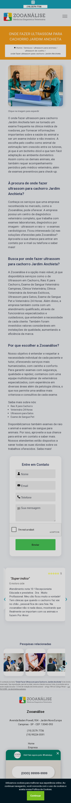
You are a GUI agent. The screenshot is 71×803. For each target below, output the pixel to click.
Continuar (35, 795)
